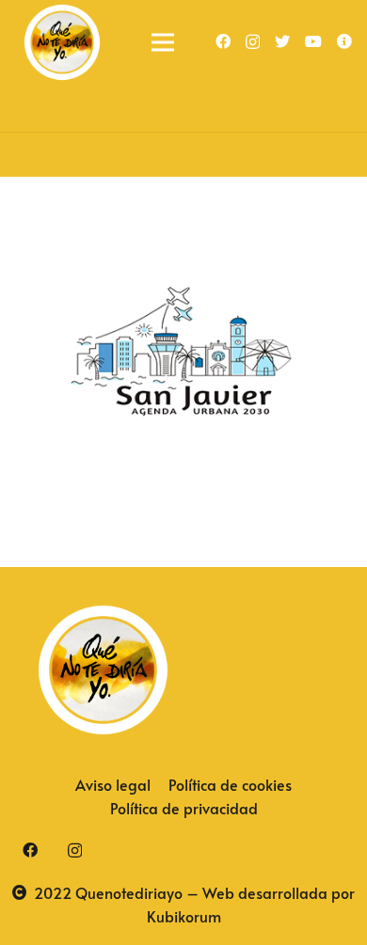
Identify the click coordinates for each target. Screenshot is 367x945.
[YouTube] (313, 41)
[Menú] (162, 42)
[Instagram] (253, 42)
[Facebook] (223, 41)
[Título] (344, 41)
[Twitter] (282, 41)
